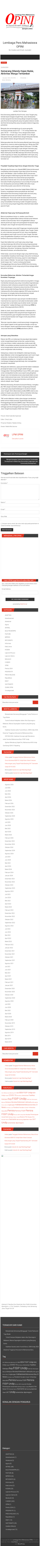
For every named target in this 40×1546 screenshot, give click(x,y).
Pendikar (28, 1114)
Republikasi (8, 678)
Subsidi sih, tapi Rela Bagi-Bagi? (21, 770)
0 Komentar (23, 78)
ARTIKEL (4, 62)
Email (3, 509)
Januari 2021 (9, 985)
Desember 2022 (10, 913)
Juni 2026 (8, 791)
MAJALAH (8, 659)
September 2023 (10, 888)
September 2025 (10, 816)
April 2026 (8, 797)
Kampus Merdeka (11, 1102)
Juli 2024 (7, 857)
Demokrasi (19, 1095)
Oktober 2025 (9, 813)
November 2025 (10, 810)
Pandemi (16, 1107)
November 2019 (10, 1023)
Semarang (8, 80)
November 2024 (10, 844)
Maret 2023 (8, 907)
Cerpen (7, 1095)
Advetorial (8, 621)
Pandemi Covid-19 (24, 1107)
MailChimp (23, 604)
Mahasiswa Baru (30, 1105)
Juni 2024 (8, 860)
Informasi (8, 643)
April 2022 (8, 938)
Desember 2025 (10, 806)
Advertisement (9, 618)
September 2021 (10, 960)
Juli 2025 (7, 822)
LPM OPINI (17, 434)
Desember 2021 (10, 951)
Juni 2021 (8, 970)
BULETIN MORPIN (10, 631)
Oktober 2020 (9, 995)
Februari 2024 (9, 872)
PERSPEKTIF (9, 671)
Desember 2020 (10, 988)
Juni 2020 (8, 1007)
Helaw (7, 757)
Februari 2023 (9, 910)
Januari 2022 (9, 948)
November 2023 (10, 882)
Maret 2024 (8, 869)
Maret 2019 (8, 1042)
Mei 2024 (7, 863)
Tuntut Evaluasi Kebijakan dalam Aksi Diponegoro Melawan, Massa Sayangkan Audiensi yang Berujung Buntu (19, 724)
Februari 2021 (9, 982)
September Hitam (27, 1119)
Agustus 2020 (9, 1001)
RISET (7, 681)
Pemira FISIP (20, 1111)
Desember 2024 (10, 841)
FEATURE (8, 634)
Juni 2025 (8, 825)
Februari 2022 (9, 944)
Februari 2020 (9, 1020)
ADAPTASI (8, 615)
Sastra (7, 1119)
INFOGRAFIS (9, 640)
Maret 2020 (8, 1017)
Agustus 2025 (9, 819)
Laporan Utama (9, 656)
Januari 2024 (9, 875)
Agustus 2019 (9, 1032)
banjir (3, 80)
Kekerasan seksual (24, 1102)
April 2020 (8, 1013)
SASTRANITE (9, 684)
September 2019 (10, 1029)
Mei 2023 (7, 900)
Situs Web (4, 516)
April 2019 (8, 1039)
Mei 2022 (7, 935)
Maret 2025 (8, 835)
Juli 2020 (7, 1004)
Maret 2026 (8, 800)
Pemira (11, 1110)
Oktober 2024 (9, 847)
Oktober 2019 (9, 1026)
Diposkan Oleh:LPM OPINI (9, 78)
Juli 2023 (7, 894)
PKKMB (3, 1117)
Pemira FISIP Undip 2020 (20, 1114)
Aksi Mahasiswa (5, 1093)
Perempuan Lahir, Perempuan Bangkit (15, 454)
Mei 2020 (7, 1010)
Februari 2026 (9, 803)
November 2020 (10, 991)
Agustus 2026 (9, 784)
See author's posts (17, 438)
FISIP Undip (19, 1098)
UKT (34, 1119)
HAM (28, 1099)
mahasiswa (19, 1105)
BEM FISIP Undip (25, 1093)
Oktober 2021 (9, 957)
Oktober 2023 (9, 885)
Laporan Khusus (10, 653)
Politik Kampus (9, 1117)
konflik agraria (34, 1102)
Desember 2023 (10, 879)
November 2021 (10, 954)
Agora (7, 624)
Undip (4, 1122)
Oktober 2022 (9, 919)
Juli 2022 (7, 929)
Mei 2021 (7, 973)
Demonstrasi (25, 1095)
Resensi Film (24, 1117)
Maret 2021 (8, 979)
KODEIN (7, 649)
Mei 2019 (7, 1035)
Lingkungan (11, 1105)
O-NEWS (7, 662)
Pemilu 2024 (9, 668)
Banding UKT (13, 1093)
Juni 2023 (8, 897)
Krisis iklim (4, 1105)
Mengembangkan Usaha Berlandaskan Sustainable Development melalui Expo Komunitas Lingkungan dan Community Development (21, 461)
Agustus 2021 (9, 963)
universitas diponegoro (16, 1123)
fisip (10, 1099)
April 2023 (8, 904)
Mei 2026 (7, 794)
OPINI (6, 665)
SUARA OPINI (9, 687)
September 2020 (10, 998)
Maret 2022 (8, 941)
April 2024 (8, 866)
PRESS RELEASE (10, 675)
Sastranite (12, 1119)
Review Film (31, 1117)
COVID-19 (12, 1095)
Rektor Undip (16, 1117)
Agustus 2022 (9, 926)
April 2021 (8, 976)
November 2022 (10, 916)
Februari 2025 (9, 838)
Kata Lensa (8, 646)
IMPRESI (7, 637)
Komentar (4, 483)
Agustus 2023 (9, 891)
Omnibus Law (9, 1107)
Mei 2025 (7, 828)
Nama (3, 502)
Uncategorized (9, 690)
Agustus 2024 (9, 853)
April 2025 (8, 831)
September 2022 (10, 922)
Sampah (3, 1119)
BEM (18, 1093)
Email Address (6, 589)
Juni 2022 (8, 932)
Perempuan (34, 1114)
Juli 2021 (7, 966)
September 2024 (10, 850)
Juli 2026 (7, 788)
